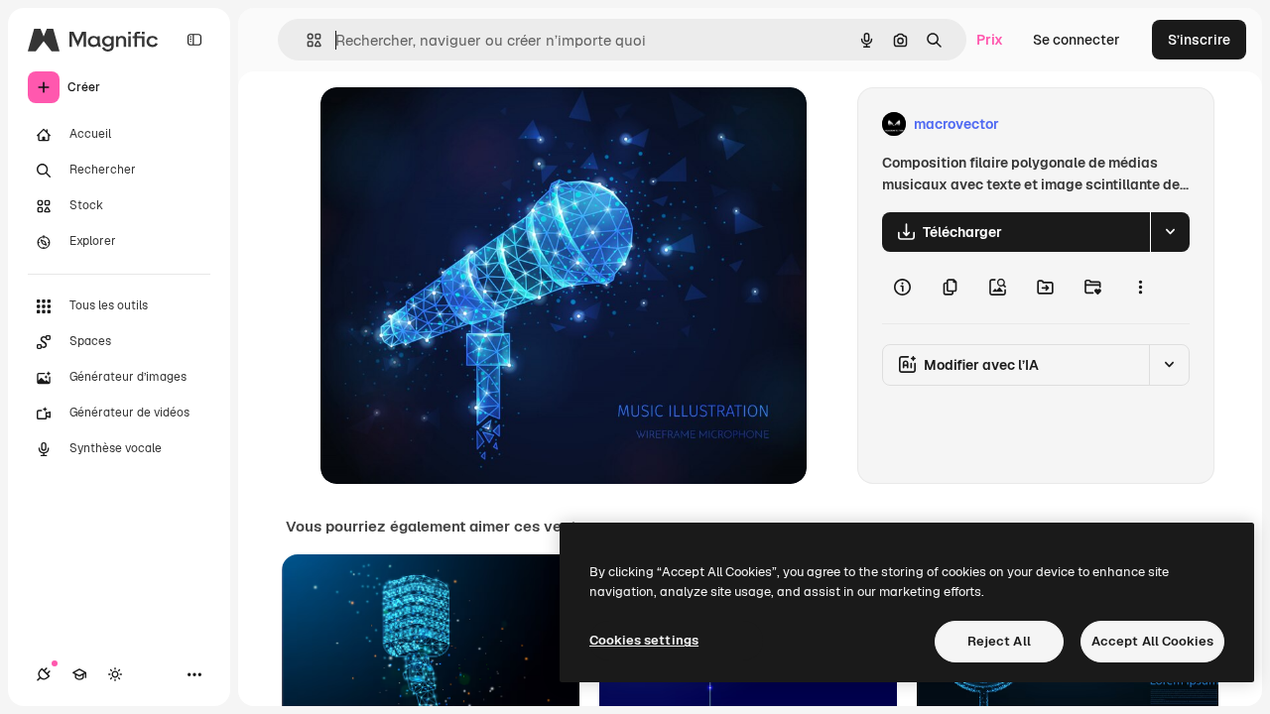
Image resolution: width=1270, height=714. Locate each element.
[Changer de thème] (115, 674)
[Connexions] (44, 674)
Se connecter (1076, 40)
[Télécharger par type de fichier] (1170, 232)
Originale (451, 124)
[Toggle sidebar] (194, 40)
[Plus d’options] (1140, 287)
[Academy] (79, 674)
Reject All (999, 641)
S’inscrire (1199, 40)
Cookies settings (643, 640)
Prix (989, 40)
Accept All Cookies (1152, 641)
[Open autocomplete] (306, 40)
